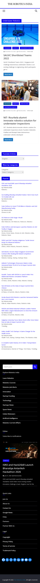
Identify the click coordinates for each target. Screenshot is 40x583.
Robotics (15, 48)
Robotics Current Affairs (12, 423)
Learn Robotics (8, 378)
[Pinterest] (15, 560)
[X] (7, 560)
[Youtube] (26, 560)
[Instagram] (11, 560)
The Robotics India (20, 4)
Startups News (25, 103)
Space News (7, 409)
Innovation (7, 103)
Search (35, 367)
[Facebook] (3, 560)
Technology (7, 400)
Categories (5, 169)
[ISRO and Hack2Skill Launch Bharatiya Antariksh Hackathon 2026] (20, 449)
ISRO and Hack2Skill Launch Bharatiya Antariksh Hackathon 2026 (18, 468)
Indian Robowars (9, 414)
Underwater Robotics (27, 48)
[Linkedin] (18, 560)
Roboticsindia (22, 51)
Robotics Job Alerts (10, 387)
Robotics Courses (9, 383)
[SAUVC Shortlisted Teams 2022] (20, 34)
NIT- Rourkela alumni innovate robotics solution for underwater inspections (19, 120)
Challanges (7, 48)
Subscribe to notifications (12, 436)
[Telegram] (22, 560)
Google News (8, 512)
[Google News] (30, 560)
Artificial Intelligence (10, 418)
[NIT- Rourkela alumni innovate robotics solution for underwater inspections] (20, 90)
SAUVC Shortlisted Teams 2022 (17, 57)
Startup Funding (9, 396)
